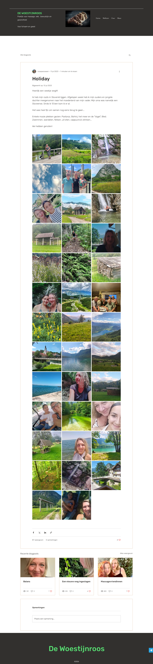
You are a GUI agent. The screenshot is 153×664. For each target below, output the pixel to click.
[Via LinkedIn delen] (45, 532)
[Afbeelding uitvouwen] (46, 148)
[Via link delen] (51, 532)
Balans (26, 581)
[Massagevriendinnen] (115, 567)
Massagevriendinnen (111, 581)
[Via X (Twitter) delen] (39, 532)
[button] (129, 55)
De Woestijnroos (77, 648)
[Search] (132, 17)
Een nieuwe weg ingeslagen (76, 581)
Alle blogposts (25, 55)
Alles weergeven (126, 553)
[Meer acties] (119, 71)
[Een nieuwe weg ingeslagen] (76, 567)
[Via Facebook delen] (33, 532)
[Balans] (37, 567)
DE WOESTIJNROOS (29, 13)
